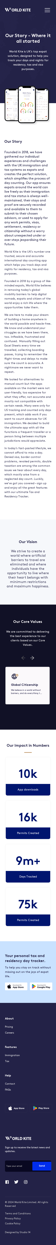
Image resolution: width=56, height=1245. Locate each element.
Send (42, 1166)
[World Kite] (17, 9)
